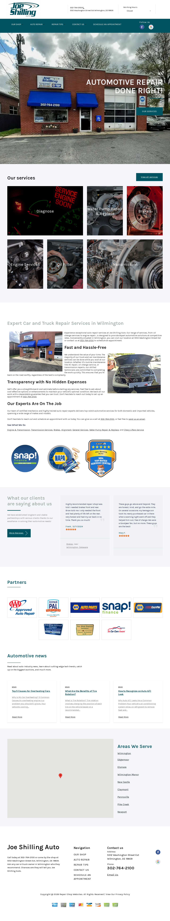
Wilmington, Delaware (77, 547)
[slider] (71, 529)
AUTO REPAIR (36, 24)
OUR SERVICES (149, 111)
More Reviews (16, 533)
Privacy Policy (123, 894)
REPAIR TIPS (57, 24)
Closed (130, 11)
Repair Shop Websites (71, 894)
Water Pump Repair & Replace (104, 430)
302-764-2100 (76, 8)
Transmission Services (42, 430)
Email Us (112, 875)
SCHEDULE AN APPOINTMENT (107, 24)
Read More (17, 717)
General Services (80, 430)
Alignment (66, 430)
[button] (60, 775)
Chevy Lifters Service (134, 430)
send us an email (137, 419)
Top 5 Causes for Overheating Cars (31, 691)
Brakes (57, 430)
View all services (149, 177)
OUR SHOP (16, 24)
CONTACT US (78, 24)
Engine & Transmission (18, 430)
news (14, 687)
